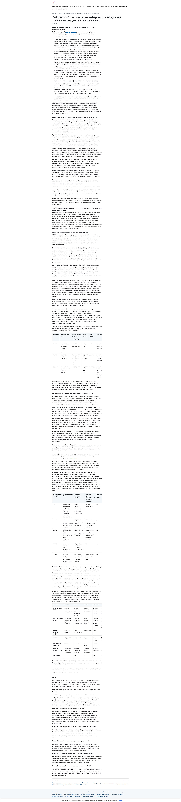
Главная (54, 13)
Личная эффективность (88, 796)
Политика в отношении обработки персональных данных (71, 792)
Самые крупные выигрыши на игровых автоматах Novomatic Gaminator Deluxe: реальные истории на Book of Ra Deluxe (70, 783)
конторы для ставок (71, 32)
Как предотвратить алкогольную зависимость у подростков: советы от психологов (111, 783)
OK (120, 800)
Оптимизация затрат (121, 6)
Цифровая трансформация (77, 6)
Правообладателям (57, 794)
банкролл (74, 458)
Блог (53, 792)
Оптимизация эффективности (60, 6)
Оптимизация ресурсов (102, 796)
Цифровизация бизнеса (92, 6)
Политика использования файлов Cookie (99, 792)
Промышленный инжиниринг (60, 9)
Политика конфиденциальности (119, 792)
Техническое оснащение (107, 6)
